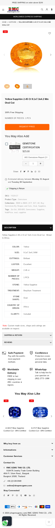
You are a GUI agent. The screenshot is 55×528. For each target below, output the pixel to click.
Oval (35, 206)
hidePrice (9, 212)
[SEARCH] (42, 10)
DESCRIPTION (10, 228)
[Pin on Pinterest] (28, 171)
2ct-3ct (14, 209)
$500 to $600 (21, 203)
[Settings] (51, 10)
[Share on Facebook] (21, 171)
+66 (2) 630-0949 (14, 481)
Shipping (12, 188)
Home (4, 22)
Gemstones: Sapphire (35, 209)
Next (51, 55)
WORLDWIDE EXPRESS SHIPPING (27, 17)
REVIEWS (8, 342)
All (38, 203)
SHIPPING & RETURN (13, 335)
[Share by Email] (39, 171)
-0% (6, 401)
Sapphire (12, 22)
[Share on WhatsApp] (35, 171)
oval (16, 212)
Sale (5, 32)
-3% (31, 401)
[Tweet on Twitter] (24, 171)
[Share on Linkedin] (32, 171)
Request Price (27, 127)
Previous (4, 55)
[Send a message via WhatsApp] (4, 523)
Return (22, 188)
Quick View (15, 147)
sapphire (22, 212)
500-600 (21, 209)
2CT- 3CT (32, 203)
